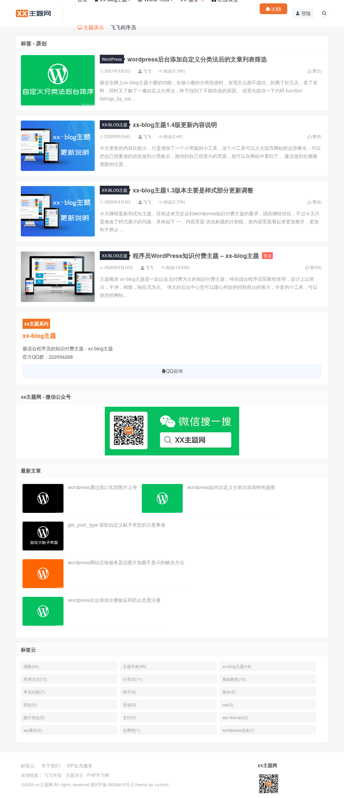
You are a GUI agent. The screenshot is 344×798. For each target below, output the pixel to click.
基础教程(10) (234, 679)
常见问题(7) (34, 692)
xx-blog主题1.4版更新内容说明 (175, 124)
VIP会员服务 (80, 765)
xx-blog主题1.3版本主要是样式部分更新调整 (193, 190)
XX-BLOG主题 (114, 124)
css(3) (227, 704)
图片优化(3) (34, 717)
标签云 (28, 765)
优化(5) (30, 704)
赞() (316, 71)
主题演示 (74, 775)
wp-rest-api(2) (235, 717)
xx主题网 (44, 784)
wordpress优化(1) (238, 730)
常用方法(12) (35, 679)
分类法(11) (132, 679)
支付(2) (129, 717)
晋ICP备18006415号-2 (112, 784)
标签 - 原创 (34, 43)
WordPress (112, 59)
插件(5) (228, 692)
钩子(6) (129, 692)
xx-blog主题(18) (236, 666)
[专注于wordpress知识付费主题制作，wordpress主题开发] (33, 12)
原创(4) (129, 704)
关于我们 (50, 765)
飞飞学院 (52, 775)
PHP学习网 (98, 775)
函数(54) (31, 666)
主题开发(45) (134, 666)
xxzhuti (162, 784)
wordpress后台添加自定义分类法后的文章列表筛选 (197, 59)
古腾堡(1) (131, 730)
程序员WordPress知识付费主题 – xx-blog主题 (196, 255)
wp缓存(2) (33, 730)
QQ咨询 (174, 370)
